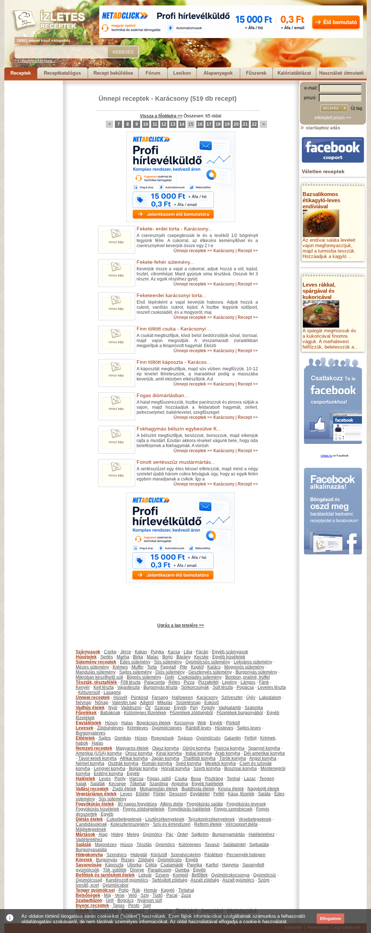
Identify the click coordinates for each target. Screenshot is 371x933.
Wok (201, 722)
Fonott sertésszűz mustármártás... (176, 462)
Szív (145, 895)
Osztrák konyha (123, 763)
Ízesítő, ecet (87, 885)
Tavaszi (212, 844)
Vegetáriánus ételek (96, 793)
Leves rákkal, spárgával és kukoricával (319, 291)
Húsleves (224, 727)
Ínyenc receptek (92, 905)
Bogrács (125, 900)
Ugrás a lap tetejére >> (180, 625)
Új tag (356, 108)
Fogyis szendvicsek (233, 809)
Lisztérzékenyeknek (164, 819)
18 (218, 124)
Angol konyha (262, 758)
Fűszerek (256, 73)
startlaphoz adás (322, 127)
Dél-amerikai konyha (264, 753)
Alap (103, 834)
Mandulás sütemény (96, 672)
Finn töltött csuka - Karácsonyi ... (174, 329)
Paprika (194, 864)
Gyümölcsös (208, 738)
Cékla (151, 864)
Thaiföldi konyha (199, 758)
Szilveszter (232, 697)
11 (155, 124)
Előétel (143, 793)
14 (181, 124)
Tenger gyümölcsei (95, 890)
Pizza (189, 682)
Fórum (153, 73)
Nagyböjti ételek (263, 788)
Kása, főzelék (241, 793)
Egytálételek (88, 722)
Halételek (85, 778)
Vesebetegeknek (254, 819)
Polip (123, 890)
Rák (136, 890)
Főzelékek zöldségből (191, 712)
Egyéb (180, 707)
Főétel (159, 793)
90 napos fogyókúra (137, 804)
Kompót (180, 875)
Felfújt (251, 738)
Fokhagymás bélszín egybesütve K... (179, 429)
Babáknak (110, 712)
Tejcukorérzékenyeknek (211, 819)
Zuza (186, 895)
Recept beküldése (113, 73)
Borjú (167, 656)
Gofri (169, 677)
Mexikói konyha (220, 763)
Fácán (202, 651)
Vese (120, 895)
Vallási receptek (92, 788)
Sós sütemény (168, 662)
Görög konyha (196, 748)
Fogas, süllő (159, 778)
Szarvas (162, 707)
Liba (188, 651)
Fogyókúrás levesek (246, 804)
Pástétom (213, 854)
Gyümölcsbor (116, 885)
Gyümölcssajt (89, 880)
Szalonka (254, 707)
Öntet (182, 834)
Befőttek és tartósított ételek (105, 875)
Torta (152, 667)
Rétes (174, 682)
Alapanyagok (218, 73)
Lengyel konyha (109, 768)
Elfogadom (330, 918)
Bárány (183, 656)
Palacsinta (154, 682)
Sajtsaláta (259, 844)
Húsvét (120, 697)
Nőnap (101, 702)
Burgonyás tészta (160, 687)
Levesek (84, 727)
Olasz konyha (165, 748)
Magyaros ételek (132, 748)
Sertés (106, 656)
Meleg (133, 834)
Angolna (179, 783)
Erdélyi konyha (108, 773)
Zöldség (146, 859)
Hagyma (230, 864)
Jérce (125, 651)
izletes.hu (326, 455)
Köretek (84, 859)
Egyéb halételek (208, 783)
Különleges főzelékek (145, 712)
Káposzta (114, 864)
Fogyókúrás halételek (189, 809)
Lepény (229, 682)
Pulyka (157, 651)
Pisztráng (214, 778)
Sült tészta (223, 687)
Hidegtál (138, 854)
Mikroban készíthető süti (99, 677)
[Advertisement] (33, 189)
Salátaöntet (234, 844)
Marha (123, 656)
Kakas (141, 651)
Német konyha (90, 763)
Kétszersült (89, 692)
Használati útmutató (341, 73)
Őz (148, 707)
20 (236, 124)
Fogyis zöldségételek (143, 809)
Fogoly (208, 707)
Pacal (172, 895)
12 (163, 124)
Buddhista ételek (198, 788)
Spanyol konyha (264, 748)
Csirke (110, 651)
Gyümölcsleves (167, 727)
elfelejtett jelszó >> (332, 117)
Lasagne (112, 692)
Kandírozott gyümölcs (127, 880)
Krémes (120, 667)
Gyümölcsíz (264, 875)
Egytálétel (200, 793)
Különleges (190, 844)
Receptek (21, 73)
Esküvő (211, 702)
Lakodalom (270, 697)
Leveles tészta (272, 687)
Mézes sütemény (92, 667)
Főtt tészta (131, 682)
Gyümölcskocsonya (230, 875)
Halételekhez (262, 834)
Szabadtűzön (89, 900)
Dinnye (137, 869)
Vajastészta (128, 687)
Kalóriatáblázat (294, 73)
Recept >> (248, 250)
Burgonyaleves (90, 733)
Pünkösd (139, 697)
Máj (107, 895)
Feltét (218, 793)
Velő (132, 895)
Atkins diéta (171, 804)
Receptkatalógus (62, 73)
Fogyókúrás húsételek (97, 809)
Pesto (133, 905)
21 (245, 124)
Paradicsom (159, 869)
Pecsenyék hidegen (246, 854)
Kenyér (83, 687)
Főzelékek (86, 712)
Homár (150, 890)
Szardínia (158, 783)
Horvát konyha (175, 768)
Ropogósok (162, 738)
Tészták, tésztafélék (96, 682)
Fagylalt (168, 667)
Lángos (248, 682)
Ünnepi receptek (124, 98)
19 (227, 124)
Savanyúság (88, 864)
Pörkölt (233, 722)
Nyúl (112, 707)
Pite (183, 667)
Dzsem (162, 875)
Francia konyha (229, 748)
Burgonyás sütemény (256, 672)
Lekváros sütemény (253, 662)
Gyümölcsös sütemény (208, 662)
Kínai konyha (169, 753)
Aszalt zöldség (205, 880)
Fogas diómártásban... (162, 395)
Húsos (111, 722)
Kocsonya (184, 722)
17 (209, 124)
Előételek (85, 738)
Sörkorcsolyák (195, 687)
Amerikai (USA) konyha (99, 753)
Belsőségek (88, 895)
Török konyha (232, 758)
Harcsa (136, 778)
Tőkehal (138, 783)
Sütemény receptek (96, 662)
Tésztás (144, 844)
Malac (153, 656)
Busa (196, 778)
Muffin (137, 667)
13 (172, 124)
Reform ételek (208, 824)
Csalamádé (172, 864)
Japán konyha (165, 758)
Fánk (264, 682)
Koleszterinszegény (130, 824)
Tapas (119, 905)
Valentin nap (124, 702)
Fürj (194, 707)
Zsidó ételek (124, 788)
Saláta (264, 793)
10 (145, 124)
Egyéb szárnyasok (230, 651)
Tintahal (186, 890)
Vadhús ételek (90, 707)
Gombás (122, 738)
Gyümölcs (152, 834)
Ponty (120, 778)
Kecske (201, 656)
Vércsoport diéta (241, 824)
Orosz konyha (139, 753)
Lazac (250, 778)
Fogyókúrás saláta (205, 804)
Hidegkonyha (89, 854)
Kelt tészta (103, 687)
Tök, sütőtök (114, 869)
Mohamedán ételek (159, 788)
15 (190, 124)
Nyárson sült (149, 900)
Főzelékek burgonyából (240, 712)
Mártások (85, 834)
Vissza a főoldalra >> (161, 115)
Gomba (182, 869)
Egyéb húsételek (228, 656)
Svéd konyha (188, 763)
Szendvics (117, 854)
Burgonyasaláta (91, 849)
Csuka (181, 778)
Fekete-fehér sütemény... (165, 262)
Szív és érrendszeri (172, 824)
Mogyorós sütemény (244, 667)
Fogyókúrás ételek (95, 804)
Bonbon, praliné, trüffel (247, 677)
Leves (105, 778)
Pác (170, 834)
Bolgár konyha (143, 768)
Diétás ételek (89, 819)
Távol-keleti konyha (97, 758)
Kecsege (117, 783)
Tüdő (158, 895)
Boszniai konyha (240, 768)
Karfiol (212, 864)
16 (200, 124)
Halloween (182, 697)
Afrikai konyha (134, 758)
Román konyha (157, 763)
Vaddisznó (131, 707)
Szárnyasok (88, 651)
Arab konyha (227, 753)
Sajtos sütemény (135, 672)
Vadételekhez (89, 839)
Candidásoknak (91, 824)
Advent (147, 702)
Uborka (134, 864)
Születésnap (188, 702)
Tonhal (233, 778)
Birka (138, 656)
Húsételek (86, 656)
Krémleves (137, 727)
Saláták (97, 783)
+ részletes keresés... (36, 60)
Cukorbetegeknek (124, 819)
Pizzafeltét (208, 682)
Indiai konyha (199, 753)
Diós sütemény (170, 672)
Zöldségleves (110, 727)
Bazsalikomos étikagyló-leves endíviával (321, 200)
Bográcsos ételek (154, 722)
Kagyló (168, 890)
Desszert (178, 793)
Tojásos (185, 738)
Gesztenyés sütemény (210, 672)
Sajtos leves (249, 727)
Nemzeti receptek (94, 748)
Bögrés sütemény (144, 677)
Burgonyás (106, 859)
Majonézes (106, 844)
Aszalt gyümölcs (238, 880)
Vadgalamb (229, 707)
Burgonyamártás (228, 834)
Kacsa (174, 651)
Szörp (264, 880)
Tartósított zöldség (169, 880)
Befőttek (200, 875)
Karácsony (171, 98)
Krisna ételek (231, 788)
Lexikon (182, 73)
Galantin (232, 738)
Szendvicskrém (186, 854)
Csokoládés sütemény (200, 677)
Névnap (83, 702)
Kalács (214, 667)
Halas (127, 722)
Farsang (160, 697)
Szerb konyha (207, 768)
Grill (110, 900)
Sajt (147, 905)
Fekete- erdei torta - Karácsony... (174, 229)
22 (254, 124)
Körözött (159, 854)
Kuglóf (197, 667)
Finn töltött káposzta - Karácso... (174, 362)
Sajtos (105, 738)
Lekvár (145, 875)
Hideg (117, 834)
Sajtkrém (200, 834)
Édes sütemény (135, 662)
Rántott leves (198, 727)
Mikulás (164, 702)
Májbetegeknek (91, 829)
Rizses (127, 859)
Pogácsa (245, 687)
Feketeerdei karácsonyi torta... (172, 295)
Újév (250, 697)
